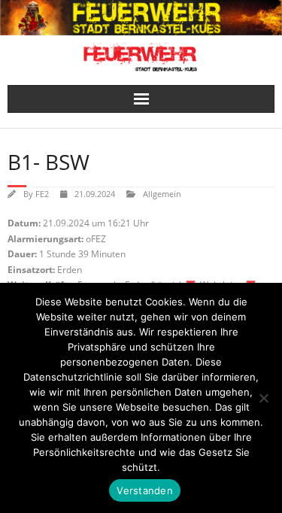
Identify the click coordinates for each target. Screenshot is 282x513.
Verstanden (145, 490)
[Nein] (263, 397)
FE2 (42, 193)
